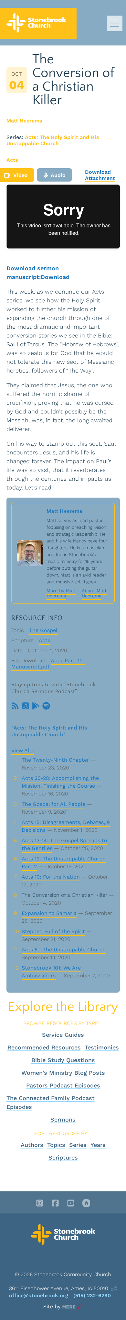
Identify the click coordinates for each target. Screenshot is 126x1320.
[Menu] (114, 23)
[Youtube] (71, 1203)
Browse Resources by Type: (61, 1023)
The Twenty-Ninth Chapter (55, 760)
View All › (22, 750)
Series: (14, 137)
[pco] (86, 1203)
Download (55, 276)
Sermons (63, 1119)
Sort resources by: (61, 1133)
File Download (28, 660)
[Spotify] (46, 707)
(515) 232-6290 (92, 1295)
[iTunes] (25, 707)
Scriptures (63, 1157)
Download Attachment (100, 175)
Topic (17, 630)
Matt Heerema (24, 121)
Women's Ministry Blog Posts (63, 1072)
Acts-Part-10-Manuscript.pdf (48, 663)
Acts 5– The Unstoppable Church (64, 949)
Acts (12, 160)
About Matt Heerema (94, 593)
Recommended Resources (44, 1047)
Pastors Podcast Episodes (63, 1085)
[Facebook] (55, 1203)
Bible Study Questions (63, 1060)
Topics (56, 1144)
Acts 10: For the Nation (51, 877)
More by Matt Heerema (61, 593)
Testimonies (102, 1047)
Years (98, 1144)
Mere (68, 1307)
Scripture (22, 640)
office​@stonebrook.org (38, 1295)
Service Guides (63, 1034)
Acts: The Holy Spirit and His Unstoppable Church (52, 140)
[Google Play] (36, 707)
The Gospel (43, 630)
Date (17, 650)
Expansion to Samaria (49, 913)
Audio (58, 175)
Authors (32, 1144)
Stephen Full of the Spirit (53, 931)
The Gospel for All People (53, 804)
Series (78, 1144)
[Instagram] (40, 1203)
